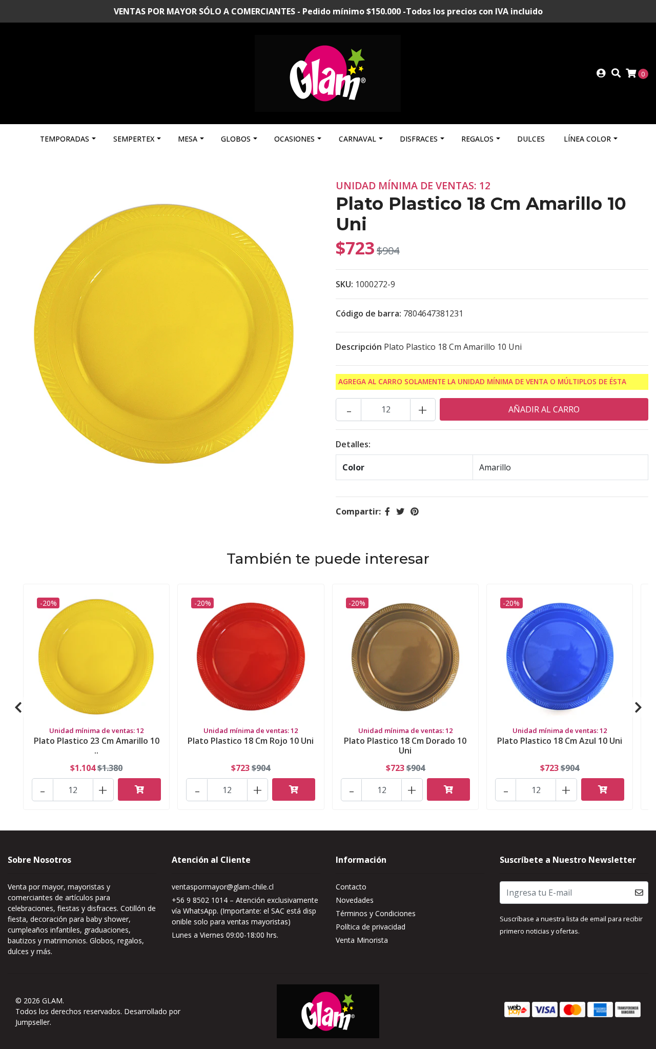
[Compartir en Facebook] (387, 511)
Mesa (187, 139)
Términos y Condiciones (376, 913)
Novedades (355, 900)
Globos (236, 139)
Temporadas (64, 139)
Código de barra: (368, 313)
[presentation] (18, 707)
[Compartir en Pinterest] (415, 511)
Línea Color (587, 139)
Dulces (531, 139)
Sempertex (133, 139)
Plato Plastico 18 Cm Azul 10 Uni (559, 740)
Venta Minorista (362, 940)
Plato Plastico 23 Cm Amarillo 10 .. (96, 745)
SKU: (344, 284)
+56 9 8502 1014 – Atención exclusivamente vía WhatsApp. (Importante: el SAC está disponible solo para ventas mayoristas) (245, 910)
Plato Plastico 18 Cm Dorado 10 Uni (405, 745)
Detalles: (353, 444)
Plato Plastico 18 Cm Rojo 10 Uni (251, 740)
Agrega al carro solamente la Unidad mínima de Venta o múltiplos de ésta (482, 381)
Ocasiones (294, 139)
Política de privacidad (370, 927)
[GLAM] (328, 72)
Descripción (359, 346)
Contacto (351, 887)
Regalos (477, 139)
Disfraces (419, 139)
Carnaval (357, 139)
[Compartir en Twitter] (400, 511)
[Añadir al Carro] (139, 789)
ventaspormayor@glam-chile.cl (223, 887)
